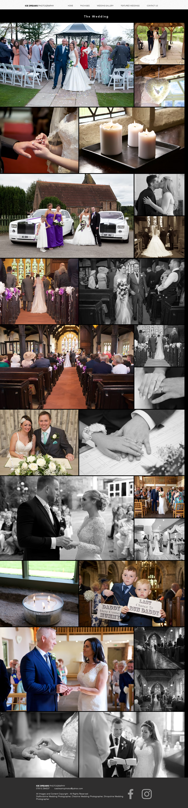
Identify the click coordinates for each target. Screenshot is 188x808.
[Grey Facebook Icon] (130, 794)
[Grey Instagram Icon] (146, 794)
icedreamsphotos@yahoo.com (68, 788)
